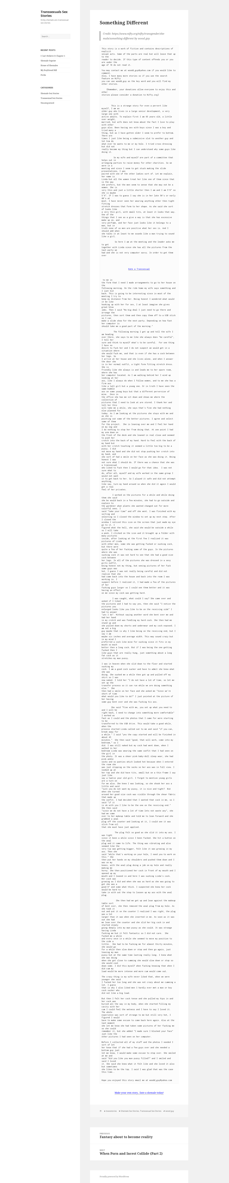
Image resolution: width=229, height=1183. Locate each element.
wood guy (169, 1111)
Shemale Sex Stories (50, 93)
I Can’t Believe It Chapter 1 (53, 56)
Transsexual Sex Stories (51, 98)
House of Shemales (49, 65)
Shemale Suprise (48, 60)
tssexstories (111, 1111)
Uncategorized (47, 103)
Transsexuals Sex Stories (54, 14)
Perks (43, 75)
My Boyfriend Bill (49, 70)
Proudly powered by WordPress (114, 1176)
